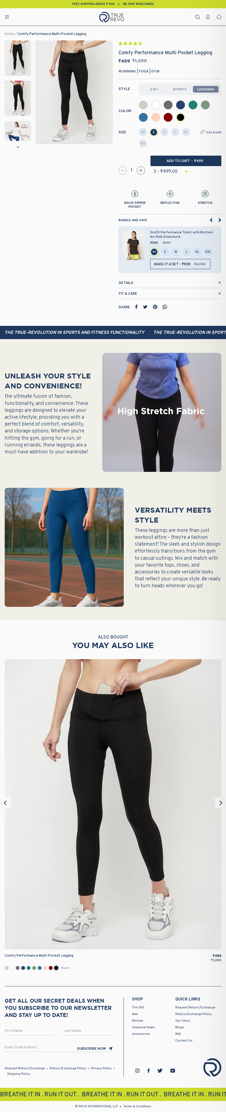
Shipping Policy (18, 1074)
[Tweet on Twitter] (145, 307)
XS (143, 132)
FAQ (178, 1034)
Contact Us (183, 1040)
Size (122, 132)
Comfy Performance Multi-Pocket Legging (52, 34)
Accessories (141, 1034)
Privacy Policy (101, 1068)
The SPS (138, 1007)
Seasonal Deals (143, 1027)
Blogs (179, 1027)
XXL (143, 143)
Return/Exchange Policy (193, 1014)
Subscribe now (91, 1049)
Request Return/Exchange (195, 1007)
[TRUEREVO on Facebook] (148, 1070)
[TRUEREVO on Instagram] (137, 1070)
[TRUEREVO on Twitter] (160, 1070)
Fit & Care (128, 294)
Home (9, 34)
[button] (131, 44)
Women (137, 1021)
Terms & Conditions (137, 1106)
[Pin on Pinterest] (155, 307)
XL (186, 132)
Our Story (182, 1021)
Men (135, 1014)
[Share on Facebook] (136, 307)
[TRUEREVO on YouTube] (173, 1070)
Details (126, 283)
